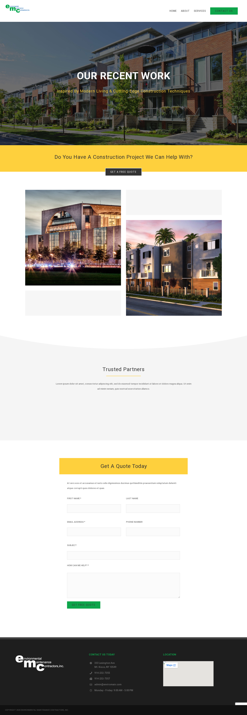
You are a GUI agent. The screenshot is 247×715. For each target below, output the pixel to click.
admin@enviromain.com (107, 684)
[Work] (123, 83)
